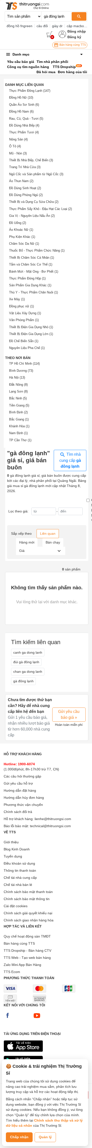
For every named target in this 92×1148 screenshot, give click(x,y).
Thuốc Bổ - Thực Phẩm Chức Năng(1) (37, 250)
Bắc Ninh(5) (18, 398)
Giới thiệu (11, 842)
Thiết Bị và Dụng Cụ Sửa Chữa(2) (33, 202)
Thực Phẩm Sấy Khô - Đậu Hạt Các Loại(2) (40, 209)
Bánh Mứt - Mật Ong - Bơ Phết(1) (33, 271)
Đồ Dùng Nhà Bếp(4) (24, 125)
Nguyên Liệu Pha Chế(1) (27, 348)
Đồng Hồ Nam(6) (21, 111)
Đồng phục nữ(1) (21, 306)
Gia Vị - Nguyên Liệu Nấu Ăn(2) (32, 216)
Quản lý (45, 1137)
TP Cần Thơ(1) (20, 440)
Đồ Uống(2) (17, 223)
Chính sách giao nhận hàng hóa (28, 920)
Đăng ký (74, 37)
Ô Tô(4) (15, 146)
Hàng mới (26, 542)
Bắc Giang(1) (19, 419)
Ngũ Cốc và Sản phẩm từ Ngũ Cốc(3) (36, 174)
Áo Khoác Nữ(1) (21, 230)
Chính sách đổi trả (18, 812)
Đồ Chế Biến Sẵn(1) (23, 341)
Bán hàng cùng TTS (72, 44)
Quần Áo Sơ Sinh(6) (24, 104)
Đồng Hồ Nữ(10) (21, 97)
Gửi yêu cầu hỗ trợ (18, 783)
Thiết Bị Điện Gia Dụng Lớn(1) (31, 334)
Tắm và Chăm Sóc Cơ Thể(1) (30, 264)
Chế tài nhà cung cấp (20, 878)
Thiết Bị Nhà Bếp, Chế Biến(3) (31, 160)
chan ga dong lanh (27, 671)
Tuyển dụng (13, 856)
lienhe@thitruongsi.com (53, 819)
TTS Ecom (12, 972)
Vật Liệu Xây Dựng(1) (25, 313)
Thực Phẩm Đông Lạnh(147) (29, 91)
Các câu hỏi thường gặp (22, 776)
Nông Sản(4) (18, 139)
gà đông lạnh (23, 681)
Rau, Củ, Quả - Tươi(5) (26, 118)
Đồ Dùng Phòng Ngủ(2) (26, 195)
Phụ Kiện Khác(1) (22, 237)
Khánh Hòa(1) (19, 426)
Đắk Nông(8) (18, 384)
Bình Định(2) (18, 412)
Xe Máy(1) (17, 299)
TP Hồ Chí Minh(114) (24, 363)
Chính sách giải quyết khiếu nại (28, 913)
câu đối (42, 26)
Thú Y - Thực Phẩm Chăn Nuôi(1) (33, 292)
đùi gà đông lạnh (26, 662)
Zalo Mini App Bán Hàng (22, 965)
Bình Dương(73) (21, 370)
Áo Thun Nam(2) (21, 181)
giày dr (57, 26)
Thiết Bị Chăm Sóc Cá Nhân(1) (31, 257)
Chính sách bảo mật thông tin (27, 899)
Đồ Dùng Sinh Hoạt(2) (25, 188)
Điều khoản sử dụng (19, 863)
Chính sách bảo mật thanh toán (28, 892)
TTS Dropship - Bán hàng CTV (27, 950)
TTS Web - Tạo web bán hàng (27, 958)
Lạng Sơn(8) (18, 391)
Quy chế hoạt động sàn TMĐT (27, 936)
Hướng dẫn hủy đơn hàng (24, 798)
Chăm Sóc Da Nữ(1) (24, 243)
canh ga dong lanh (27, 652)
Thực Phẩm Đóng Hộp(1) (27, 278)
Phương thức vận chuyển (23, 805)
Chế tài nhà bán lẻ (18, 885)
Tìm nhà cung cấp (70, 460)
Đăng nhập (76, 31)
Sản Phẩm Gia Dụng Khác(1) (30, 285)
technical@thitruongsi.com (50, 826)
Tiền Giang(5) (19, 405)
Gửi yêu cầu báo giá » (68, 714)
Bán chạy (53, 542)
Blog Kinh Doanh (17, 849)
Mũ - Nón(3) (18, 153)
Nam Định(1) (18, 433)
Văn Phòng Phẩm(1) (24, 320)
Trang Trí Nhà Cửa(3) (24, 167)
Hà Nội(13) (17, 377)
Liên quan (47, 533)
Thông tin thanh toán (20, 870)
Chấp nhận (19, 1137)
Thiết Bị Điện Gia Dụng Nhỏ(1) (31, 327)
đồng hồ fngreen (19, 26)
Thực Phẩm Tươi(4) (24, 132)
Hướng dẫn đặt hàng (20, 790)
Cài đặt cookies (15, 906)
